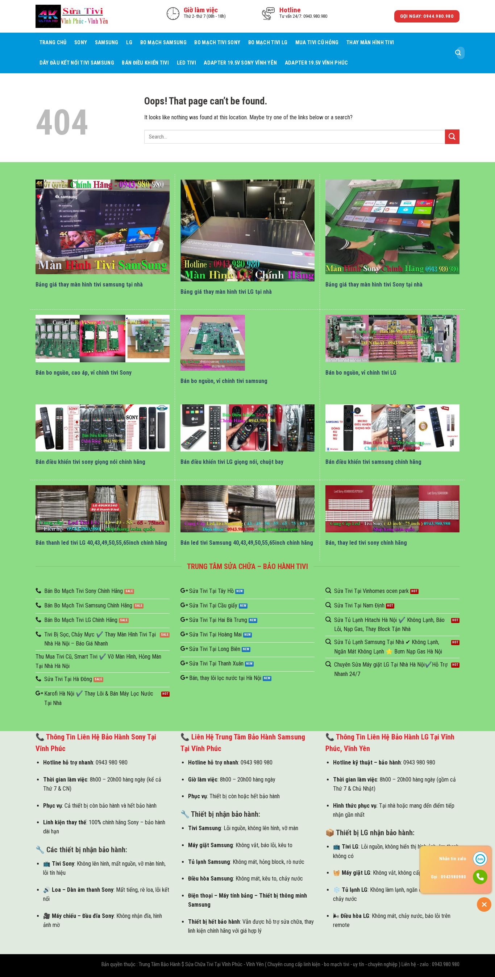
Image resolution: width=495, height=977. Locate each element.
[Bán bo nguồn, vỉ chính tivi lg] (392, 338)
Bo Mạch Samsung (163, 43)
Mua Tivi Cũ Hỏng (317, 43)
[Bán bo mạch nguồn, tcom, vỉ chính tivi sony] (103, 338)
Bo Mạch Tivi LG (267, 43)
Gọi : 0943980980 (448, 876)
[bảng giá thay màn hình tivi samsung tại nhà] (103, 227)
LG (129, 43)
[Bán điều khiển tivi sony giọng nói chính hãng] (103, 428)
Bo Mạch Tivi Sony (217, 43)
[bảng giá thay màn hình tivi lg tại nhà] (247, 230)
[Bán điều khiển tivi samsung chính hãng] (392, 428)
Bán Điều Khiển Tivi (145, 63)
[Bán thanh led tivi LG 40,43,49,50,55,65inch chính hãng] (103, 509)
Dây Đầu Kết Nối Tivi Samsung (76, 63)
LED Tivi (186, 63)
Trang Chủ (53, 43)
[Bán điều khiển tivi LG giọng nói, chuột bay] (247, 428)
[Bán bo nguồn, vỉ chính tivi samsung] (212, 343)
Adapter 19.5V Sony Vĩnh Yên (240, 63)
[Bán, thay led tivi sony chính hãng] (392, 509)
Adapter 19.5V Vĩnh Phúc (316, 63)
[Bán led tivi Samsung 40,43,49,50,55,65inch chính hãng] (247, 509)
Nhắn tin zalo (452, 858)
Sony (80, 43)
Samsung (106, 43)
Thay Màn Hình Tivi (370, 43)
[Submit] (458, 53)
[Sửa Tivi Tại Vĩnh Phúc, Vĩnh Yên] (72, 16)
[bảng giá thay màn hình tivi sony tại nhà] (392, 227)
